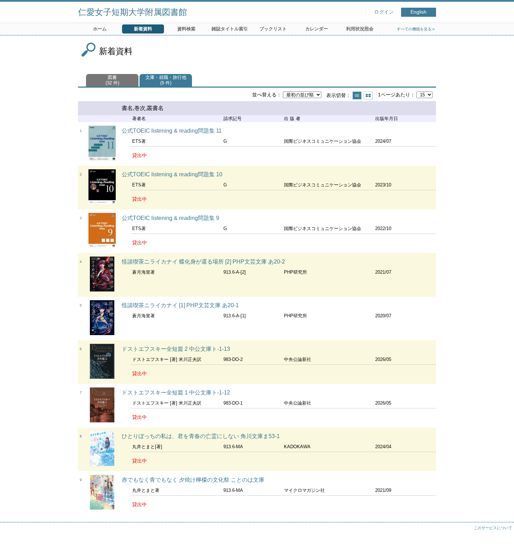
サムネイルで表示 (368, 95)
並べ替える (264, 94)
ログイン (384, 12)
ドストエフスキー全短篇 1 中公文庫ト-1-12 (176, 393)
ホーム (100, 28)
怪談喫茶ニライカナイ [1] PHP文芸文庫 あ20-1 (180, 305)
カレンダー (316, 28)
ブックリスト (273, 28)
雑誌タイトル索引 (230, 28)
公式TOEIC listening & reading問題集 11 (172, 131)
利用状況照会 (359, 28)
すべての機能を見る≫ (416, 29)
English (419, 12)
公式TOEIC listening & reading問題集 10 (172, 174)
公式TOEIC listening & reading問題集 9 (170, 218)
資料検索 (186, 28)
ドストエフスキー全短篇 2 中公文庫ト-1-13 (176, 349)
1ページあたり (394, 94)
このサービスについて (493, 528)
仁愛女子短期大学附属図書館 (132, 12)
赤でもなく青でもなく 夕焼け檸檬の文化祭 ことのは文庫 (193, 480)
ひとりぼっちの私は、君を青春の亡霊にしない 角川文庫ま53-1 (201, 436)
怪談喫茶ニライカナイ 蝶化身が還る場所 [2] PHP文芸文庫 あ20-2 (203, 262)
